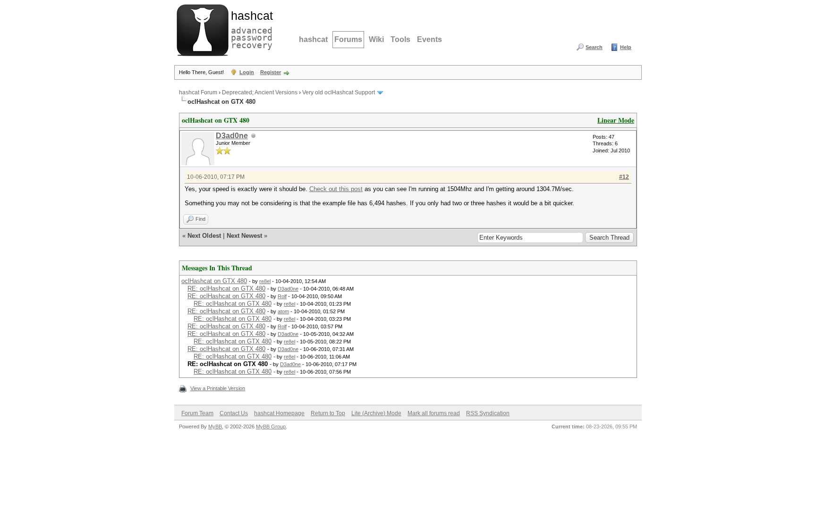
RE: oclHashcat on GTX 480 (226, 288)
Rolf (282, 296)
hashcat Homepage (279, 413)
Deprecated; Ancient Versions (260, 92)
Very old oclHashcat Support (338, 92)
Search (594, 47)
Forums (348, 39)
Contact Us (234, 413)
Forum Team (197, 413)
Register (270, 72)
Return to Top (328, 413)
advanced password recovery (250, 29)
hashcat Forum (198, 92)
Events (429, 39)
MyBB (215, 426)
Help (625, 47)
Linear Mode (615, 120)
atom (283, 311)
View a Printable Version (217, 388)
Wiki (376, 39)
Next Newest (244, 235)
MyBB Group (271, 426)
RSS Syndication (488, 413)
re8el (265, 281)
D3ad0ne (232, 136)
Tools (400, 39)
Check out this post (336, 188)
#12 (624, 177)
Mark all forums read (434, 413)
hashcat (313, 39)
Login (246, 72)
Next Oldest (204, 235)
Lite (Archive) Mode (376, 413)
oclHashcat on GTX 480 (214, 280)
